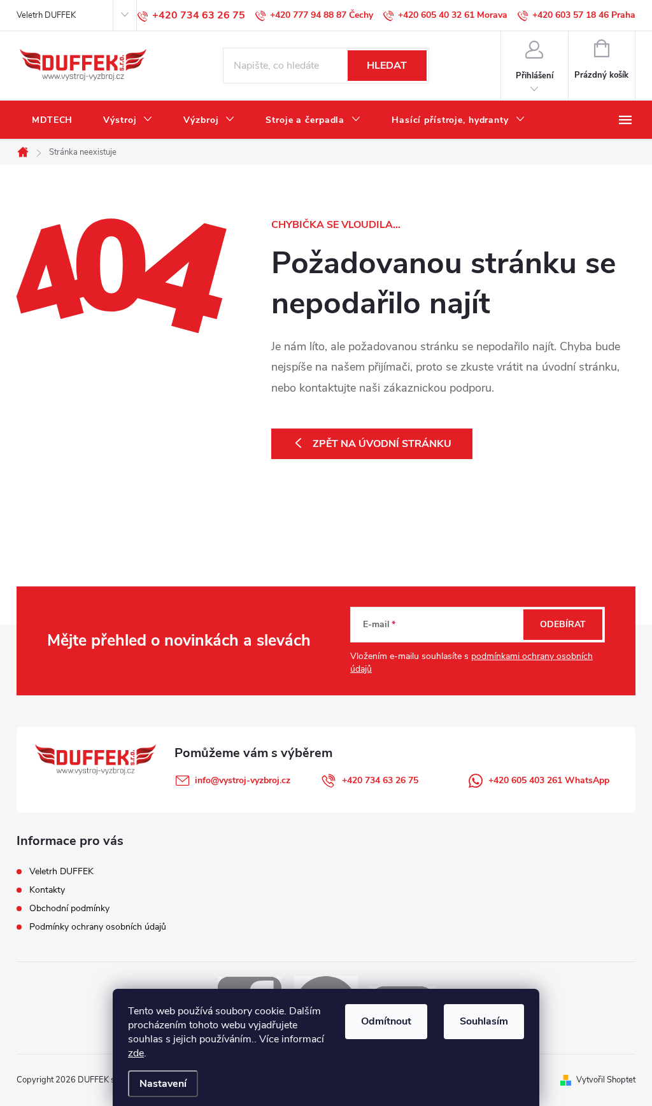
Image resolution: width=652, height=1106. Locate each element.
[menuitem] (52, 120)
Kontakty (47, 890)
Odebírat (563, 624)
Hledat (387, 66)
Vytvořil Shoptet (605, 1080)
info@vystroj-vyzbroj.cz (242, 780)
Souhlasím (484, 1021)
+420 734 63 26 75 (380, 780)
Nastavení (163, 1084)
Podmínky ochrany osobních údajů (97, 927)
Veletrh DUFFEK (46, 15)
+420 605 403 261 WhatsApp (548, 780)
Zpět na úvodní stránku (382, 444)
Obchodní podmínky (69, 908)
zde (136, 1053)
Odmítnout (386, 1021)
